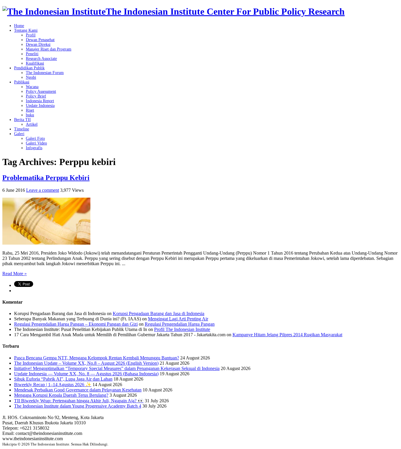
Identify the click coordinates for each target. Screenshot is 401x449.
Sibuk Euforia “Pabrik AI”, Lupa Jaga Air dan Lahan (63, 378)
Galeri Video (36, 143)
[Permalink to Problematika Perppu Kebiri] (46, 243)
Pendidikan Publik (29, 68)
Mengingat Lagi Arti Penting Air (178, 318)
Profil (31, 35)
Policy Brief (36, 96)
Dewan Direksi (38, 44)
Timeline (21, 129)
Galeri (19, 134)
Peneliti (32, 54)
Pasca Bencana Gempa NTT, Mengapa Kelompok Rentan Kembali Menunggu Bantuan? (96, 357)
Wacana (32, 87)
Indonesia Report (40, 101)
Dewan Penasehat (40, 40)
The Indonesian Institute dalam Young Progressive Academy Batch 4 (77, 405)
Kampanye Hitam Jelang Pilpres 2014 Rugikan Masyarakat (287, 334)
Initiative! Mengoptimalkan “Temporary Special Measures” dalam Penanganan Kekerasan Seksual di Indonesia (117, 368)
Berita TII (22, 119)
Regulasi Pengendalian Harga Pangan (180, 324)
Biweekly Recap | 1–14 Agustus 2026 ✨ (52, 384)
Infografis (34, 148)
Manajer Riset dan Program (48, 49)
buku (30, 115)
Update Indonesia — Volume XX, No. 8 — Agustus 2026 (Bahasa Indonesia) (86, 373)
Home (19, 25)
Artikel (32, 124)
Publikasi (21, 82)
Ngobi (31, 77)
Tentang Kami (26, 30)
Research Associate (41, 58)
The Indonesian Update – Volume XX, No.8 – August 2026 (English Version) (86, 363)
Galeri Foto (35, 138)
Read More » (14, 273)
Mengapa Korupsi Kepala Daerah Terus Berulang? (61, 395)
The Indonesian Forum (45, 72)
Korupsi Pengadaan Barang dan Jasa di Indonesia (158, 313)
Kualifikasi (35, 63)
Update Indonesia (40, 105)
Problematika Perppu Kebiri (46, 177)
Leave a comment (42, 190)
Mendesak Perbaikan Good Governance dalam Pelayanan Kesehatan (77, 389)
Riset (30, 110)
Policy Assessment (41, 91)
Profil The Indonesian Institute (182, 329)
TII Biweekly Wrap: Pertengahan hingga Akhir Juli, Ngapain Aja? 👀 (79, 400)
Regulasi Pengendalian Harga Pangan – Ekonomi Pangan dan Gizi (76, 324)
